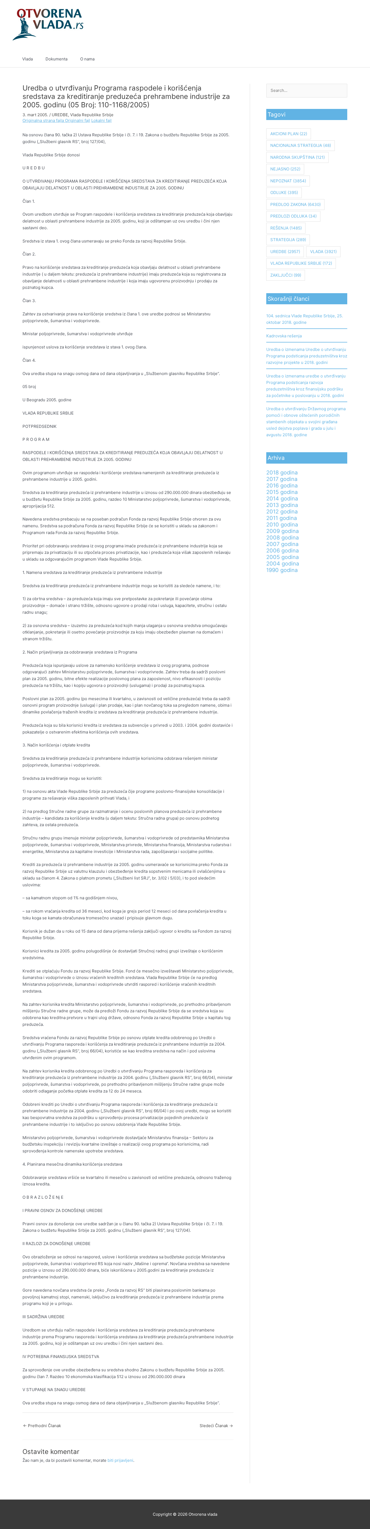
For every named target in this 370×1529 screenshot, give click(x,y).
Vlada (27, 59)
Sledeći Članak (216, 1425)
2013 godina (282, 505)
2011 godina (281, 518)
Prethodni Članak (42, 1425)
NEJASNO (285, 169)
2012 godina (282, 511)
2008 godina (282, 537)
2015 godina (282, 492)
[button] (345, 59)
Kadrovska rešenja (284, 335)
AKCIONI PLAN (288, 133)
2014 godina (282, 498)
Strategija (288, 239)
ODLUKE (284, 192)
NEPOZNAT (288, 180)
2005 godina (282, 557)
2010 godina (282, 524)
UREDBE (60, 114)
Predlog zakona (295, 204)
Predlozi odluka (293, 216)
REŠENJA (286, 228)
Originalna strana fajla (43, 120)
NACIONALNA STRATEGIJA (300, 145)
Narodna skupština (297, 157)
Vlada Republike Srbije (91, 114)
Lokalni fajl (101, 120)
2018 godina (282, 472)
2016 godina (282, 485)
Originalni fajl (77, 120)
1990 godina (282, 570)
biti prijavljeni (120, 1460)
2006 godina (282, 550)
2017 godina (281, 479)
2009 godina (282, 531)
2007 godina (282, 544)
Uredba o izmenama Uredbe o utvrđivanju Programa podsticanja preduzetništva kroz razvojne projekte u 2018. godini (306, 356)
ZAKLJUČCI (285, 275)
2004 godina (282, 563)
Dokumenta (56, 59)
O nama (87, 59)
